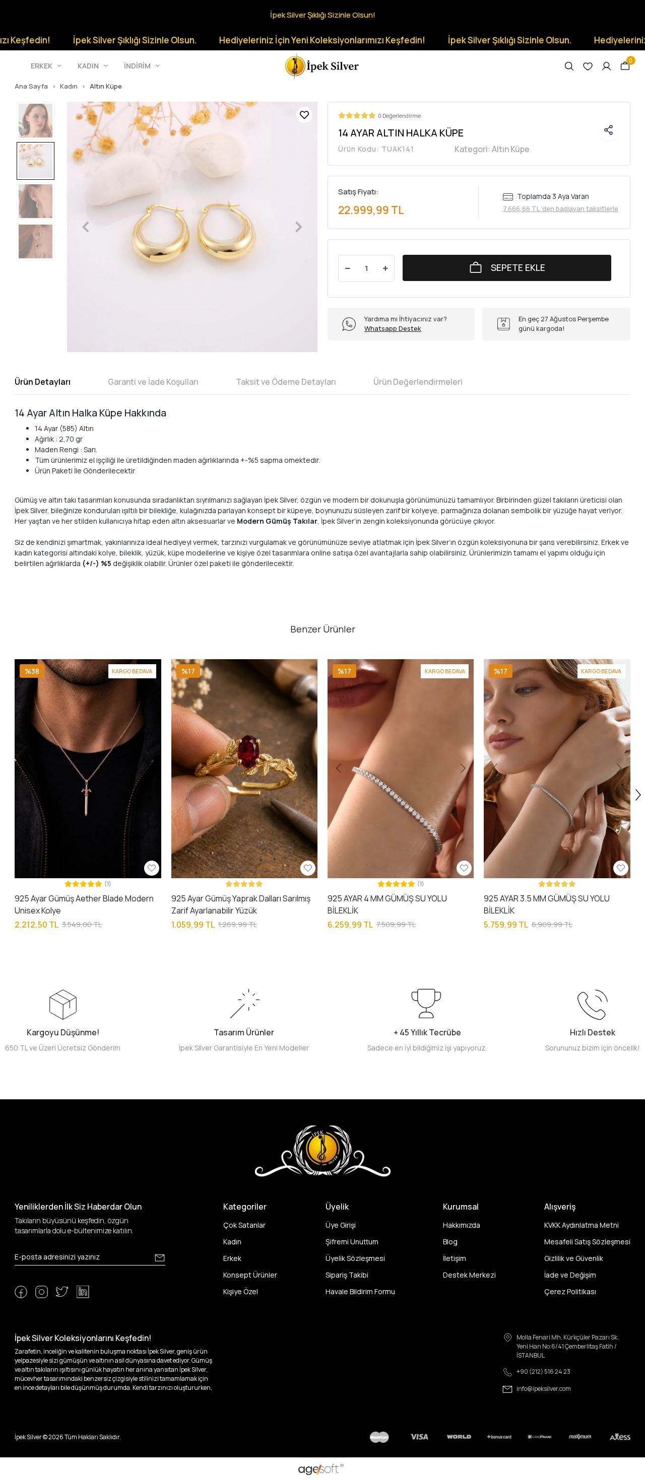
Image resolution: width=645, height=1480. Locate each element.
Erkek (232, 1258)
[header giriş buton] (606, 66)
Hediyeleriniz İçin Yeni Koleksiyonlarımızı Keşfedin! (280, 40)
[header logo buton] (322, 65)
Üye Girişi (341, 1225)
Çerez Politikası (570, 1291)
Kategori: (492, 149)
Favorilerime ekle (304, 114)
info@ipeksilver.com (544, 1388)
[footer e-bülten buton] (159, 1258)
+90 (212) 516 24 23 (543, 1371)
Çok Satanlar (244, 1225)
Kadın (232, 1241)
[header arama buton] (569, 66)
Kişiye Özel (240, 1291)
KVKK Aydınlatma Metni (581, 1225)
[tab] (43, 382)
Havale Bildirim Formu (360, 1291)
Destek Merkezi (469, 1275)
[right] (638, 795)
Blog (450, 1241)
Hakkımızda (461, 1225)
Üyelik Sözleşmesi (355, 1258)
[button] (47, 66)
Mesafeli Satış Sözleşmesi (587, 1241)
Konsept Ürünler (250, 1275)
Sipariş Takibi (347, 1275)
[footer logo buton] (323, 1150)
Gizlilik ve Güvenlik (573, 1258)
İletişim (454, 1258)
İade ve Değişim (570, 1275)
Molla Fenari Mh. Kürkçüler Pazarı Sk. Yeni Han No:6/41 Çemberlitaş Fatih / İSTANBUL (568, 1346)
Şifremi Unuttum (352, 1241)
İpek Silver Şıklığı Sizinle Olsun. (93, 40)
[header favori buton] (588, 66)
